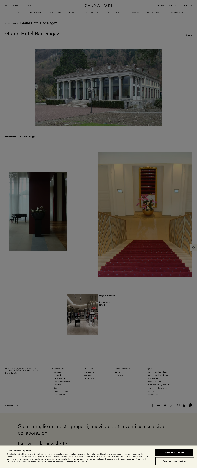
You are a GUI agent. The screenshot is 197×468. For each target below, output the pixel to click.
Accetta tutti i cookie (174, 452)
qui (133, 459)
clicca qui (83, 461)
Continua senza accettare (175, 461)
